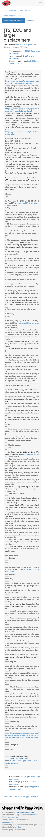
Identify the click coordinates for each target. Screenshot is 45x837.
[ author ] (20, 63)
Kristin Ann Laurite (26, 812)
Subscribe (31, 20)
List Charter (25, 10)
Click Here (17, 827)
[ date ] (30, 61)
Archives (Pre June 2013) (14, 15)
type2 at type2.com (19, 758)
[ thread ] (36, 61)
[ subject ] (12, 63)
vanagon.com (7, 822)
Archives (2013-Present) (13, 20)
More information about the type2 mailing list (21, 796)
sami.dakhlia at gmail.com (25, 44)
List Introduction (10, 10)
